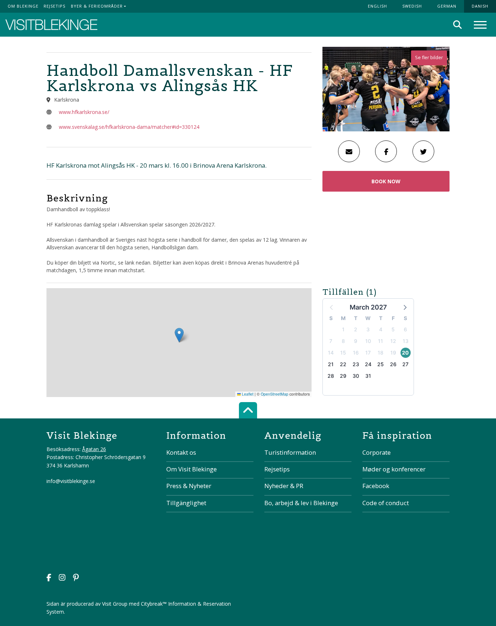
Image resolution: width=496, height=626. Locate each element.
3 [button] (368, 329)
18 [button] (380, 352)
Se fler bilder (429, 57)
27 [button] (405, 364)
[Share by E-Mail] (349, 151)
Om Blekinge (23, 6)
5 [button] (393, 329)
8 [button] (343, 341)
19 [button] (393, 352)
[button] (404, 307)
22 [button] (343, 364)
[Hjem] (51, 25)
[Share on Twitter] (423, 151)
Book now (386, 181)
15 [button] (343, 352)
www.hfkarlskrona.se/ (84, 112)
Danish (480, 6)
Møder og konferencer (394, 469)
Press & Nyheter (188, 486)
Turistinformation (290, 452)
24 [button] (368, 364)
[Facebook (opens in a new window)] (48, 578)
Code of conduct (385, 503)
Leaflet (247, 394)
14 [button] (331, 352)
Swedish (412, 6)
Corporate (376, 452)
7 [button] (330, 341)
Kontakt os (181, 452)
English (377, 6)
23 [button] (356, 364)
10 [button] (368, 341)
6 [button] (405, 329)
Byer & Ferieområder (97, 6)
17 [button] (368, 352)
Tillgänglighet (186, 503)
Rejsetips (54, 6)
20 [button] (405, 352)
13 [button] (405, 341)
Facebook (375, 486)
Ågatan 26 (94, 449)
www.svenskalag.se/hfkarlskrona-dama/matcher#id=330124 (129, 126)
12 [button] (393, 341)
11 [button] (380, 341)
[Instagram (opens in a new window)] (62, 578)
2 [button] (355, 329)
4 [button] (380, 329)
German (446, 6)
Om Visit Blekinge (191, 469)
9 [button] (355, 341)
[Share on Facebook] (386, 151)
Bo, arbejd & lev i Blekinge (301, 503)
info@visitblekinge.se (70, 481)
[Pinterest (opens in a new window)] (76, 578)
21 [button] (331, 364)
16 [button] (356, 352)
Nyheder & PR (283, 486)
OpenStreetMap (274, 394)
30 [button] (356, 376)
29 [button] (343, 376)
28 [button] (331, 376)
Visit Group (114, 603)
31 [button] (368, 376)
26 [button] (393, 364)
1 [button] (343, 329)
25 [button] (380, 364)
